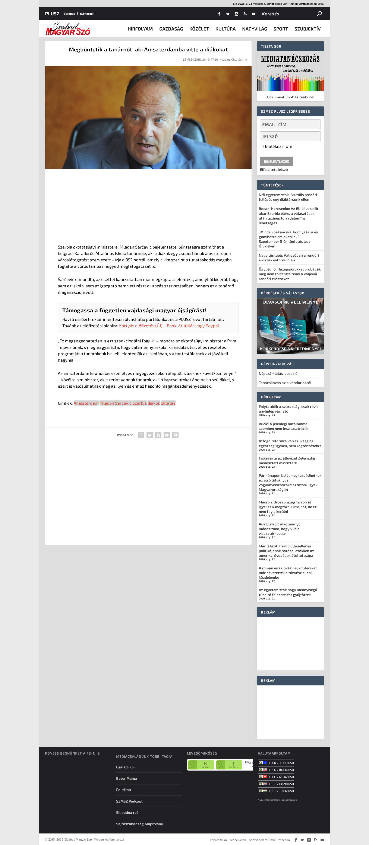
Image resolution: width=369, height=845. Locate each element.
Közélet (199, 28)
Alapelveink (238, 840)
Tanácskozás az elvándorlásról (285, 382)
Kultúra (225, 28)
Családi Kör (125, 767)
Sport (281, 28)
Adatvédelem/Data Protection (269, 840)
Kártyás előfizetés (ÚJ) (141, 325)
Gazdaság (171, 28)
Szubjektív (307, 28)
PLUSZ (52, 13)
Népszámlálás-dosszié (278, 373)
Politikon (123, 789)
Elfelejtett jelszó (274, 169)
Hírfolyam (140, 28)
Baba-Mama (126, 778)
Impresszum (218, 840)
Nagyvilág (254, 28)
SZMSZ (187, 59)
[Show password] (314, 136)
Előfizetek (87, 13)
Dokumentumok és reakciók (290, 97)
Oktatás (236, 59)
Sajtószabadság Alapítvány (139, 824)
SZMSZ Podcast (129, 801)
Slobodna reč (127, 812)
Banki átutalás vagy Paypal (193, 325)
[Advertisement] (148, 207)
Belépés (69, 13)
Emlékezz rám (278, 146)
